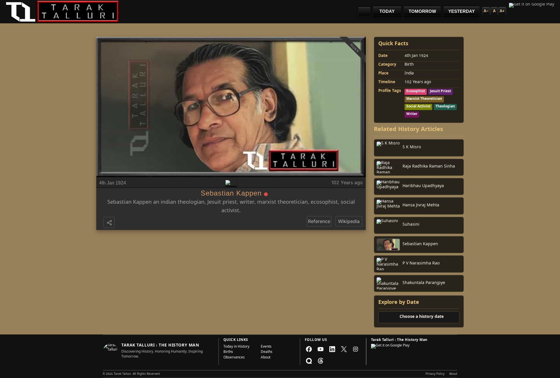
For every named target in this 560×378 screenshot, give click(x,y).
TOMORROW (422, 11)
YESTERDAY (461, 11)
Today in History (236, 347)
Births (228, 352)
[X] (344, 349)
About (265, 358)
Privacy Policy (435, 374)
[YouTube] (320, 349)
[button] (110, 223)
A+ (502, 11)
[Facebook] (309, 349)
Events (266, 347)
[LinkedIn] (332, 349)
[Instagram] (355, 349)
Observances (234, 358)
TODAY (387, 11)
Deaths (266, 352)
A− (486, 11)
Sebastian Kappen (129, 202)
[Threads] (320, 361)
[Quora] (309, 361)
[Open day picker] (364, 11)
